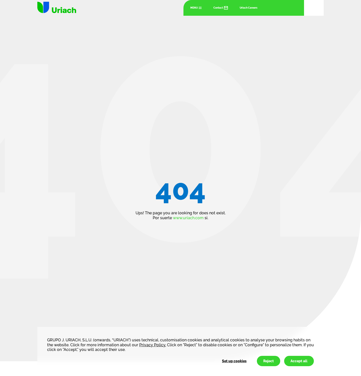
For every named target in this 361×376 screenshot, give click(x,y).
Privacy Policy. (152, 345)
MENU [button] (194, 7)
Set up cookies (234, 361)
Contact (218, 7)
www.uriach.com (188, 218)
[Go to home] (56, 7)
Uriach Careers (248, 7)
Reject (268, 361)
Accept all (299, 361)
